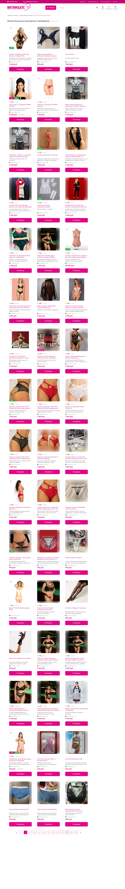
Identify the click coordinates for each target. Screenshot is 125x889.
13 (71, 832)
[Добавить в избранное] (10, 28)
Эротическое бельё (26, 15)
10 (62, 832)
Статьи (115, 2)
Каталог (52, 7)
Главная (10, 15)
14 (76, 832)
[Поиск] (97, 7)
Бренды (83, 2)
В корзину (20, 69)
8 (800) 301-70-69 (31, 1)
